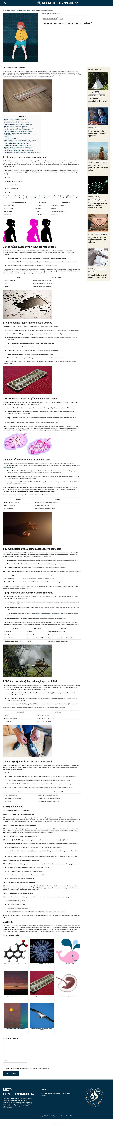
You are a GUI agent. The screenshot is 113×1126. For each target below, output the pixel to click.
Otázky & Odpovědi (9, 135)
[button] (5, 3)
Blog (42, 1093)
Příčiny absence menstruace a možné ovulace (16, 122)
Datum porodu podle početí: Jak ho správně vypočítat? (97, 133)
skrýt (24, 116)
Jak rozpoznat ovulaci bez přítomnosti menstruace (18, 124)
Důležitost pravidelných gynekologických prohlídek (18, 131)
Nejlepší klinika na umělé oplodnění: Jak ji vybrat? (97, 276)
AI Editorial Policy (56, 1124)
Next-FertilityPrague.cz (60, 3)
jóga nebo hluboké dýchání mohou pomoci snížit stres (46, 613)
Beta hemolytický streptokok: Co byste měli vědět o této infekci (21, 142)
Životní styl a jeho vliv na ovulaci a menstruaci (17, 133)
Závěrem (6, 136)
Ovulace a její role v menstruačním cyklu (15, 119)
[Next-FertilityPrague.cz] (39, 3)
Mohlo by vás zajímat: (12, 138)
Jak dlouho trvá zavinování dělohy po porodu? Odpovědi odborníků (22, 152)
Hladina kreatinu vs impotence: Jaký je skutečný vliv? (19, 150)
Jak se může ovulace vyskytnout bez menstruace (17, 121)
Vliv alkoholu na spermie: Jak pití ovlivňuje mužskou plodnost (97, 205)
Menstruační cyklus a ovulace (21, 10)
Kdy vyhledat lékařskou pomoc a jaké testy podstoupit (19, 128)
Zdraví (9, 10)
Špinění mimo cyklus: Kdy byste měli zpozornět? (17, 145)
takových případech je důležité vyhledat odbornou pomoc (36, 198)
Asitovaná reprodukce (100, 268)
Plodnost (97, 92)
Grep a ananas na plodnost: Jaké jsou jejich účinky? (98, 167)
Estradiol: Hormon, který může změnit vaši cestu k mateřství (20, 140)
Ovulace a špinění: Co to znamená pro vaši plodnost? (18, 147)
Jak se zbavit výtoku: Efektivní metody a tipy (16, 143)
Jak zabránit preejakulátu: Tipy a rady (97, 100)
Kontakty (43, 1095)
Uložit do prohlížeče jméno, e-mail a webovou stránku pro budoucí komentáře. (27, 1068)
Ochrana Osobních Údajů (68, 1116)
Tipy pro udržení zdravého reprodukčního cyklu (17, 129)
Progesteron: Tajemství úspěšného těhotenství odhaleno (97, 239)
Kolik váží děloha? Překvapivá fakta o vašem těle (17, 149)
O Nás (68, 1093)
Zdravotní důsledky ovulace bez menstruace (16, 126)
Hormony (97, 234)
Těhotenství (97, 127)
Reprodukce (102, 95)
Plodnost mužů (92, 95)
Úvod (4, 10)
